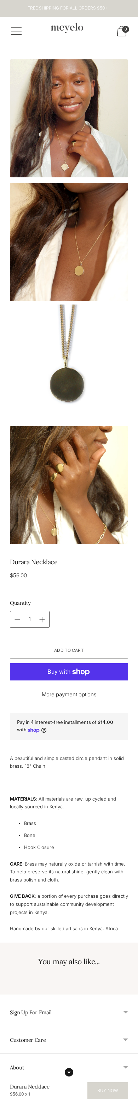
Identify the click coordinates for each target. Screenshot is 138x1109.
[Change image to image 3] (69, 364)
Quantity (20, 603)
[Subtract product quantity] (42, 619)
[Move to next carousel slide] (128, 988)
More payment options (69, 694)
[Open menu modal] (16, 31)
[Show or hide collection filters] (69, 1072)
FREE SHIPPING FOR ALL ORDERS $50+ (68, 8)
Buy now (107, 1090)
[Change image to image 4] (69, 485)
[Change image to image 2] (69, 242)
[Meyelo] (69, 29)
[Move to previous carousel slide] (9, 988)
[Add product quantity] (17, 619)
